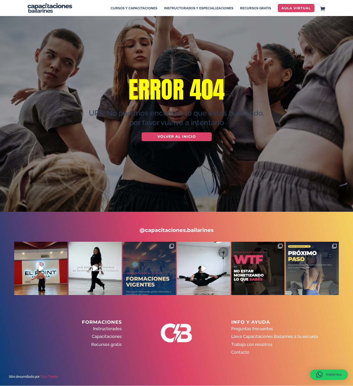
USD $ (341, 83)
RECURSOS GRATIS (255, 8)
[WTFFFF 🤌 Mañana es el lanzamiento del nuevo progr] (258, 268)
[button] (329, 374)
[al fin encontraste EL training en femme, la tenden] (95, 268)
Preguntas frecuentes (252, 328)
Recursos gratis (106, 344)
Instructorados (107, 328)
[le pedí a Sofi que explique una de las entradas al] (203, 268)
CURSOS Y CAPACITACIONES (134, 8)
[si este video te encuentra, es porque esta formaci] (40, 268)
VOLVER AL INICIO (176, 136)
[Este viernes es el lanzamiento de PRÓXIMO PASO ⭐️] (312, 268)
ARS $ (341, 94)
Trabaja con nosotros (251, 344)
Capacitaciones (107, 336)
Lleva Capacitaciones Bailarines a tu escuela (274, 336)
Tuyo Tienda (49, 377)
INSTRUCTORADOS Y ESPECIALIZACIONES (198, 8)
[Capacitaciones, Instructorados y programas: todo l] (149, 268)
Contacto (240, 352)
